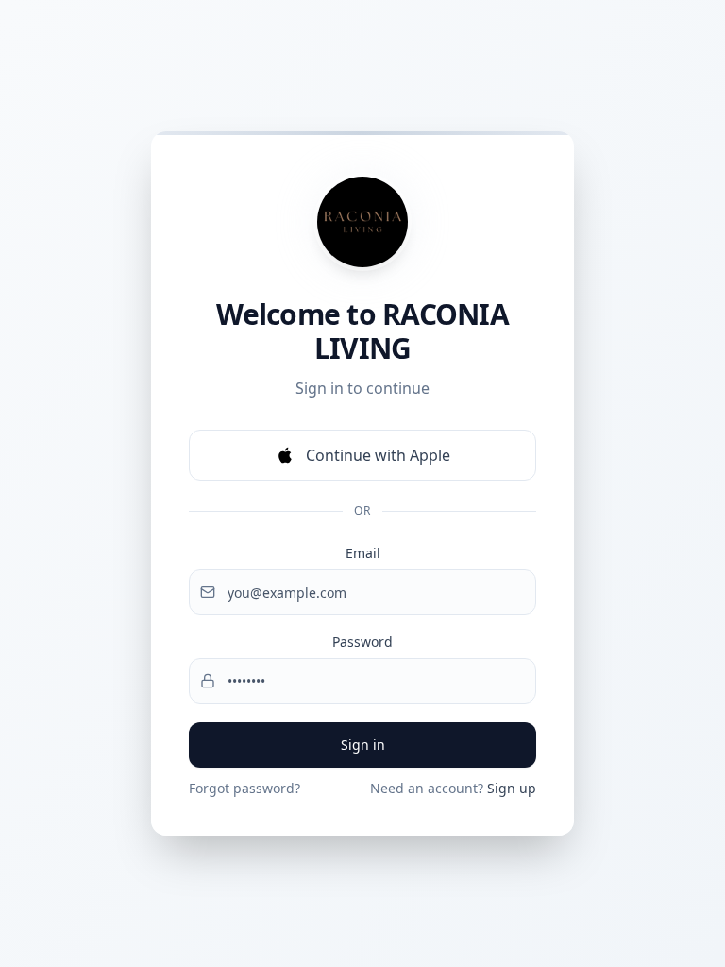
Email (363, 553)
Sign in (363, 745)
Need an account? (453, 788)
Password (362, 642)
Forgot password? (244, 788)
